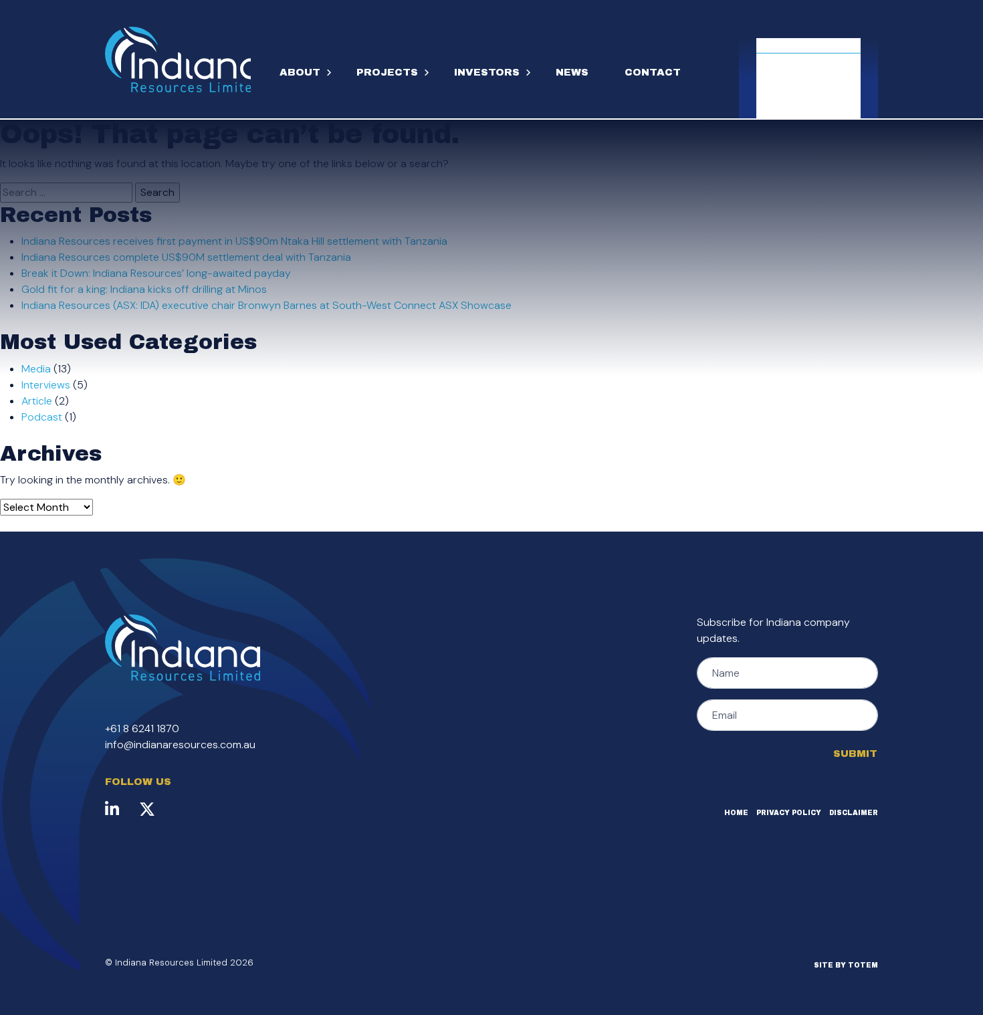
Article (36, 401)
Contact (653, 72)
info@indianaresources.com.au (180, 745)
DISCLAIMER (853, 812)
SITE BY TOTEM (846, 965)
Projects (387, 72)
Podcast (41, 417)
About (300, 72)
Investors (487, 72)
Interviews (45, 385)
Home (736, 812)
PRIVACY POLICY (788, 812)
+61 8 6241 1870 (142, 728)
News (572, 72)
